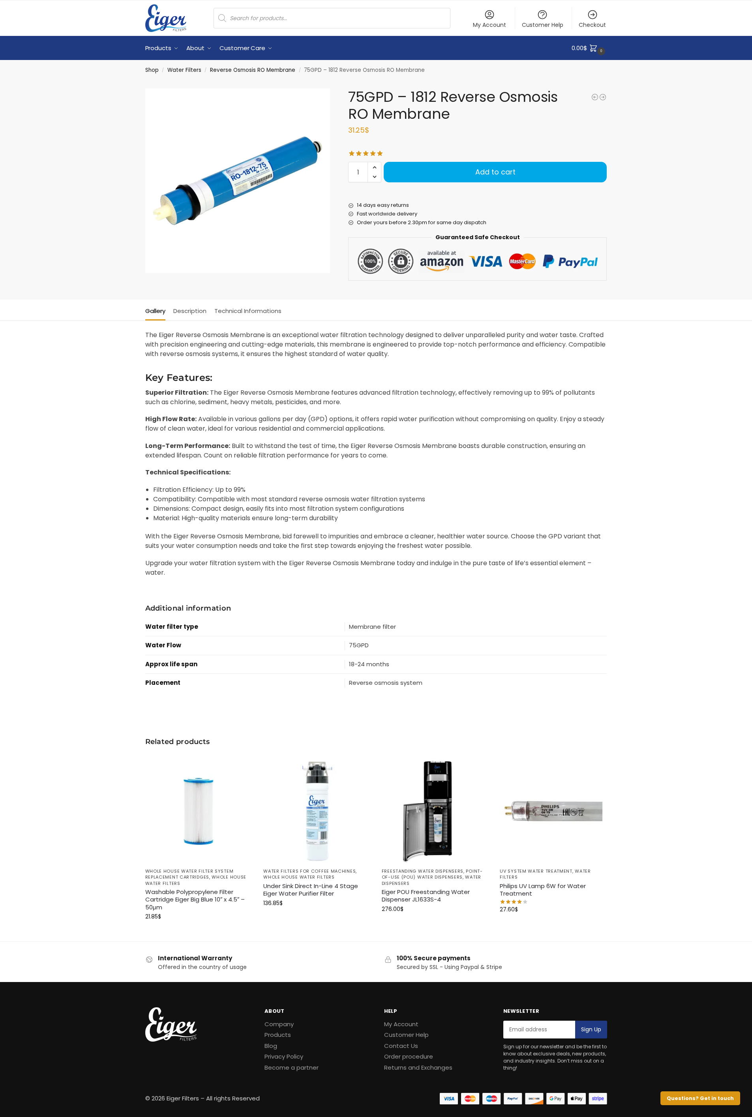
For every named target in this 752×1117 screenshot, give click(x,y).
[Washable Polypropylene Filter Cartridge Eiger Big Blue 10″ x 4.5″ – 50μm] (198, 810)
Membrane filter (372, 626)
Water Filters (184, 70)
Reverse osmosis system (385, 682)
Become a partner (291, 1067)
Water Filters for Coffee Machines (309, 871)
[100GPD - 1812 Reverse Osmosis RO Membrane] (603, 97)
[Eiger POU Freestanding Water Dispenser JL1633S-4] (435, 810)
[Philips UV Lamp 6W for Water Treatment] (553, 810)
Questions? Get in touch (700, 1098)
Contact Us (401, 1046)
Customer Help (542, 25)
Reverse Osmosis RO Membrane (252, 70)
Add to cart (495, 172)
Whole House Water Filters (299, 877)
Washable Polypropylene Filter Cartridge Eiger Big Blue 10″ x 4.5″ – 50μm (195, 899)
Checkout (592, 25)
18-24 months (369, 664)
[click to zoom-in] (237, 180)
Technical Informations (247, 311)
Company (279, 1024)
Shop (152, 70)
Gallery (155, 311)
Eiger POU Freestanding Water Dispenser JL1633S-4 (426, 895)
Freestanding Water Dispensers (422, 871)
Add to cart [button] (198, 933)
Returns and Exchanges (418, 1067)
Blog (270, 1046)
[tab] (157, 310)
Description (189, 311)
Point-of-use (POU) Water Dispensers (432, 874)
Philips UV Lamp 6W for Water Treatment (543, 890)
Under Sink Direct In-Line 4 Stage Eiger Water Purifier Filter (310, 890)
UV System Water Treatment (536, 871)
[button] (589, 48)
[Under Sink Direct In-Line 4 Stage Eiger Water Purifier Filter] (316, 810)
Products (277, 1035)
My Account (489, 25)
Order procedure (408, 1056)
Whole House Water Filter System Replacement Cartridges (189, 874)
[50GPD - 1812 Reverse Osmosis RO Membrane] (595, 97)
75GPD (359, 645)
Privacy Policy (283, 1056)
